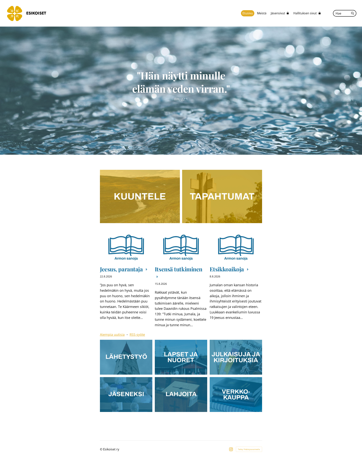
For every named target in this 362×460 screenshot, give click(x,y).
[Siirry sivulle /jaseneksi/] (126, 394)
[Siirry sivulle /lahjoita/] (181, 394)
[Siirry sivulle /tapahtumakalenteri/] (222, 196)
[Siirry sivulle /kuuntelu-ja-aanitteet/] (140, 196)
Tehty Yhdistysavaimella (249, 449)
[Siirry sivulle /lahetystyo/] (126, 357)
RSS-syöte (137, 334)
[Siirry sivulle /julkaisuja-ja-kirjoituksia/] (236, 357)
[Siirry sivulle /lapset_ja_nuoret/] (181, 357)
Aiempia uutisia (112, 334)
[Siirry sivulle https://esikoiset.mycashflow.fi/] (236, 394)
